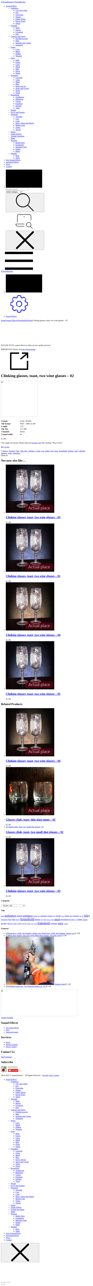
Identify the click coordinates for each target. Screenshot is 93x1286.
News (8, 164)
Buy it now (5, 447)
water (60, 923)
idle (42, 919)
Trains (18, 127)
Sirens (18, 23)
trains (35, 923)
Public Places (21, 19)
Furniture (19, 104)
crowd (63, 916)
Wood (18, 73)
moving (72, 920)
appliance (28, 915)
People (13, 110)
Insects (18, 30)
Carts (17, 121)
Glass (18, 65)
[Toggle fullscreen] (7, 1282)
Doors (13, 47)
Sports (13, 132)
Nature (18, 17)
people (4, 923)
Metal (18, 52)
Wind (18, 158)
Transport (19, 45)
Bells (17, 60)
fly (82, 916)
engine (76, 916)
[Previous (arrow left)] (2, 1284)
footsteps (4, 920)
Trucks (18, 130)
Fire (17, 13)
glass (56, 451)
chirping (50, 916)
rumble (19, 924)
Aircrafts (19, 117)
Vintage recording (17, 136)
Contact (9, 167)
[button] (6, 1057)
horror (18, 920)
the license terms (28, 349)
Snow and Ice (21, 86)
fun (9, 919)
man (52, 920)
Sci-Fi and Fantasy (18, 112)
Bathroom (19, 99)
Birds (18, 28)
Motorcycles (20, 125)
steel (32, 923)
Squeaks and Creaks (23, 43)
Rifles (18, 151)
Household (15, 95)
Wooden (19, 56)
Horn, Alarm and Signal (25, 123)
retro (15, 924)
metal (57, 919)
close (58, 916)
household (63, 451)
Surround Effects (12, 162)
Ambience (15, 8)
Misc (17, 41)
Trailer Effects (16, 134)
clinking (31, 451)
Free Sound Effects (13, 160)
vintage (54, 923)
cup (42, 451)
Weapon (14, 140)
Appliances (20, 97)
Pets (17, 34)
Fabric (18, 62)
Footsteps (14, 75)
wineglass (16, 453)
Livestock (19, 32)
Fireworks (19, 15)
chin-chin (23, 451)
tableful (82, 451)
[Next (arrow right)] (4, 1284)
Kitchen (19, 106)
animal (19, 916)
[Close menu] (25, 240)
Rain (17, 156)
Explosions (20, 145)
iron (44, 920)
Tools (18, 108)
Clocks (18, 101)
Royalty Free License (51, 1075)
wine (10, 453)
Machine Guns (21, 147)
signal (29, 924)
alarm (2, 916)
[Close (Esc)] (2, 1282)
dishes (47, 451)
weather (66, 923)
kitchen (71, 451)
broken (35, 916)
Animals (14, 26)
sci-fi (24, 924)
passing (84, 920)
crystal (37, 451)
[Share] (4, 1282)
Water (18, 91)
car (39, 916)
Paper (18, 71)
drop (71, 916)
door (67, 916)
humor (37, 919)
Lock (17, 49)
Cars (17, 119)
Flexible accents (22, 39)
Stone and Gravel (22, 88)
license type (36, 443)
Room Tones (20, 21)
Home (3, 320)
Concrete (19, 78)
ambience (10, 915)
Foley (13, 58)
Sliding (18, 54)
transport (44, 923)
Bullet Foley (20, 143)
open (79, 919)
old (76, 919)
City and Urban (21, 10)
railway (10, 924)
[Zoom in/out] (9, 1282)
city (54, 916)
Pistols (18, 149)
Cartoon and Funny (18, 36)
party (76, 451)
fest (52, 451)
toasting (4, 453)
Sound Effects (11, 6)
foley (87, 915)
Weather (14, 153)
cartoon (43, 916)
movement (64, 919)
